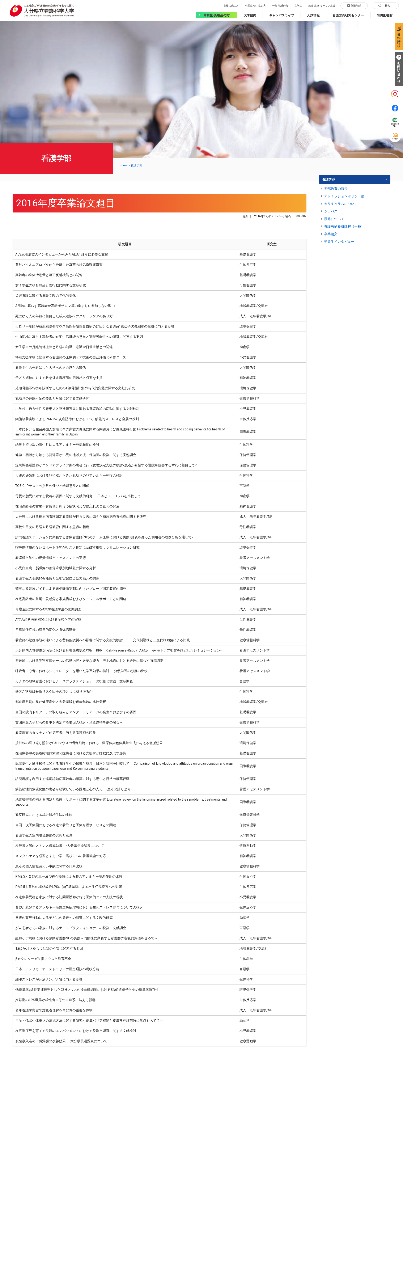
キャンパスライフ (281, 15)
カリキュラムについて (341, 204)
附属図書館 (385, 15)
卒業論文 (331, 234)
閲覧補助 (356, 5)
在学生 (298, 5)
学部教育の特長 (336, 189)
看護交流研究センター (348, 15)
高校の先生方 (231, 5)
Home (124, 165)
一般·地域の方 (280, 5)
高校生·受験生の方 (216, 15)
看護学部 (136, 165)
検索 (387, 5)
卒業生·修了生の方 (255, 5)
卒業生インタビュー (339, 242)
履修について (334, 219)
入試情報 (313, 15)
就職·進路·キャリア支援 (321, 5)
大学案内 (250, 15)
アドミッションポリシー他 (344, 196)
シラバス (331, 211)
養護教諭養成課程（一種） (344, 226)
